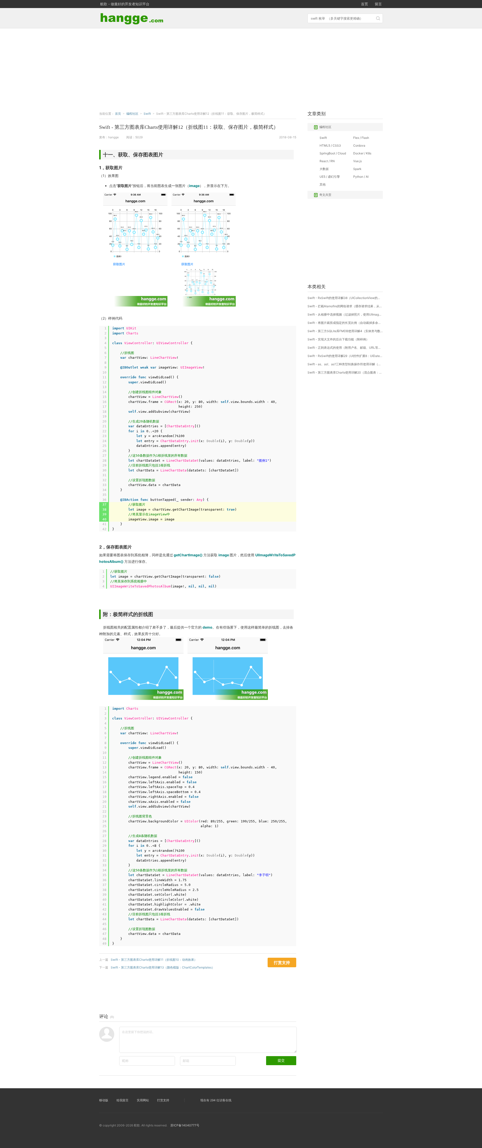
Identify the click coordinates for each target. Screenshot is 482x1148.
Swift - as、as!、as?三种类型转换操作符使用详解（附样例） (345, 364)
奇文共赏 (325, 195)
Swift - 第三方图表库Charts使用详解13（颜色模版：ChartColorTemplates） (163, 967)
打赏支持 (163, 1100)
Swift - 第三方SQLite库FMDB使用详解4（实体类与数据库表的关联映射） (345, 331)
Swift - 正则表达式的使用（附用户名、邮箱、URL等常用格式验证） (345, 347)
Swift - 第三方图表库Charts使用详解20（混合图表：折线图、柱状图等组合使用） (345, 372)
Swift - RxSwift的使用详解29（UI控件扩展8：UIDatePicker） (345, 356)
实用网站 (143, 1100)
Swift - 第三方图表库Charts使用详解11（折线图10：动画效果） (154, 959)
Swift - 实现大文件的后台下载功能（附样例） (338, 339)
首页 (364, 4)
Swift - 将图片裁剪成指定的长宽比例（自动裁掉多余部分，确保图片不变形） (345, 323)
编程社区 (325, 127)
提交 (281, 1060)
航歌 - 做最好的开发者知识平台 (124, 4)
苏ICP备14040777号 (184, 1125)
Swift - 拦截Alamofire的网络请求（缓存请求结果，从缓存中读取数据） (345, 306)
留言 (378, 4)
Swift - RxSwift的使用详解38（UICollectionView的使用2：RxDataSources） (345, 298)
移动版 (103, 1100)
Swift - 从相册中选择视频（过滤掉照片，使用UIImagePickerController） (345, 314)
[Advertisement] (241, 68)
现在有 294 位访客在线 (215, 1100)
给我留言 (122, 1100)
